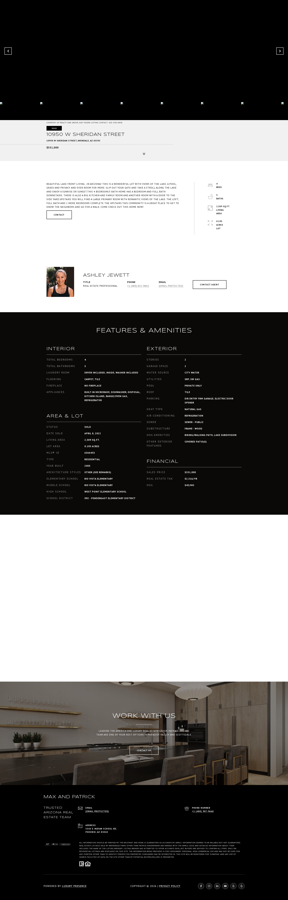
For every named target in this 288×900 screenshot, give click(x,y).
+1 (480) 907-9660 (203, 811)
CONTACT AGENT (209, 284)
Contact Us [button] (144, 750)
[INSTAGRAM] (209, 886)
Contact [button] (59, 214)
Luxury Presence (74, 886)
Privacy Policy (169, 886)
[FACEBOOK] (201, 886)
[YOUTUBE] (225, 886)
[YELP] (233, 886)
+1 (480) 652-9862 (138, 285)
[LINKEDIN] (217, 886)
